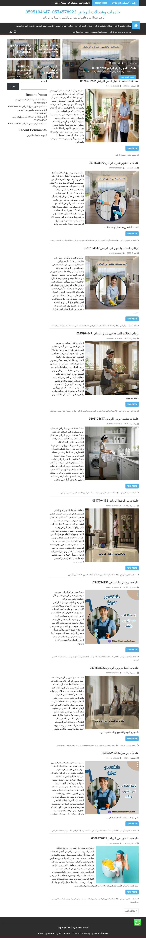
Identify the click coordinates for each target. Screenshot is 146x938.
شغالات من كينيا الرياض (65, 745)
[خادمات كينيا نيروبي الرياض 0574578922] (112, 677)
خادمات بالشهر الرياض (45, 26)
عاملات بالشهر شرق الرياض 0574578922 (114, 163)
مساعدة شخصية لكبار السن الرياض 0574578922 (48, 49)
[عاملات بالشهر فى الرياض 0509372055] (117, 847)
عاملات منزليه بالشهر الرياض (78, 656)
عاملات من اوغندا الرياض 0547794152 (115, 500)
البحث (44, 81)
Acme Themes (101, 933)
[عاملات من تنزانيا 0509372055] (112, 762)
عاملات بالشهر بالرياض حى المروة (103, 898)
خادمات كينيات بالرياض (80, 325)
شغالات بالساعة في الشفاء (61, 325)
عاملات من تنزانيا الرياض (82, 830)
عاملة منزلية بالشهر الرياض (87, 411)
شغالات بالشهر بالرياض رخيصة (61, 240)
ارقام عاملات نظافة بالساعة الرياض (102, 325)
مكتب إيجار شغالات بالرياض (62, 830)
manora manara (131, 63)
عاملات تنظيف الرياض (128, 492)
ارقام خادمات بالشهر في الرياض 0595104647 (70, 2)
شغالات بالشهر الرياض (122, 26)
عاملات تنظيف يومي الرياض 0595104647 (114, 418)
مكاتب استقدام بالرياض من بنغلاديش (63, 411)
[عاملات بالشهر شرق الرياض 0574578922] (112, 172)
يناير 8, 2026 (116, 63)
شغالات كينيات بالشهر (91, 574)
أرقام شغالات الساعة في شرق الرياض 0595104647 (107, 333)
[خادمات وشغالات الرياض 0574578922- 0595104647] (136, 25)
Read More (132, 148)
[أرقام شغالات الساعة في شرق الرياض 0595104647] (112, 343)
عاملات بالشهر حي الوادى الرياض (78, 898)
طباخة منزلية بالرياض (108, 492)
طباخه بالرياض (77, 32)
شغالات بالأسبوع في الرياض (84, 240)
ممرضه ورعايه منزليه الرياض (120, 32)
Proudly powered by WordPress (54, 933)
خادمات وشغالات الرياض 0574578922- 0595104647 (73, 11)
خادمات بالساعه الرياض (25, 26)
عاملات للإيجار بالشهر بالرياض (72, 492)
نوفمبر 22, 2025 (22, 77)
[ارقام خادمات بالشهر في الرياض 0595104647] (112, 257)
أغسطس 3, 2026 (49, 55)
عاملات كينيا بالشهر (75, 574)
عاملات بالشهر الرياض (83, 26)
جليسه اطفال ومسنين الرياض (96, 32)
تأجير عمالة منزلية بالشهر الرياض (104, 830)
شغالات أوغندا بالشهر (108, 574)
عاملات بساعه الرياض (91, 492)
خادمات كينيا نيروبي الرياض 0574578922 (114, 667)
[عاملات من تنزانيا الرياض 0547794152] (112, 592)
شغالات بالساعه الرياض (103, 26)
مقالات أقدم (130, 910)
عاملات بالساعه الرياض (64, 26)
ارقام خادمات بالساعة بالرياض (104, 745)
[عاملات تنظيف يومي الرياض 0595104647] (112, 428)
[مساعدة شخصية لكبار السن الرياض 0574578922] (112, 90)
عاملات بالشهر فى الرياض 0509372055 (115, 838)
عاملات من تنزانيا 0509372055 (120, 753)
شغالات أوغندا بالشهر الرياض (105, 240)
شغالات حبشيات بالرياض (84, 745)
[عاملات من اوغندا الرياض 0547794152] (112, 510)
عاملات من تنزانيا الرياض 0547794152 (116, 582)
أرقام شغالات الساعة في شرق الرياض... (22, 70)
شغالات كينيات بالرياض (106, 411)
